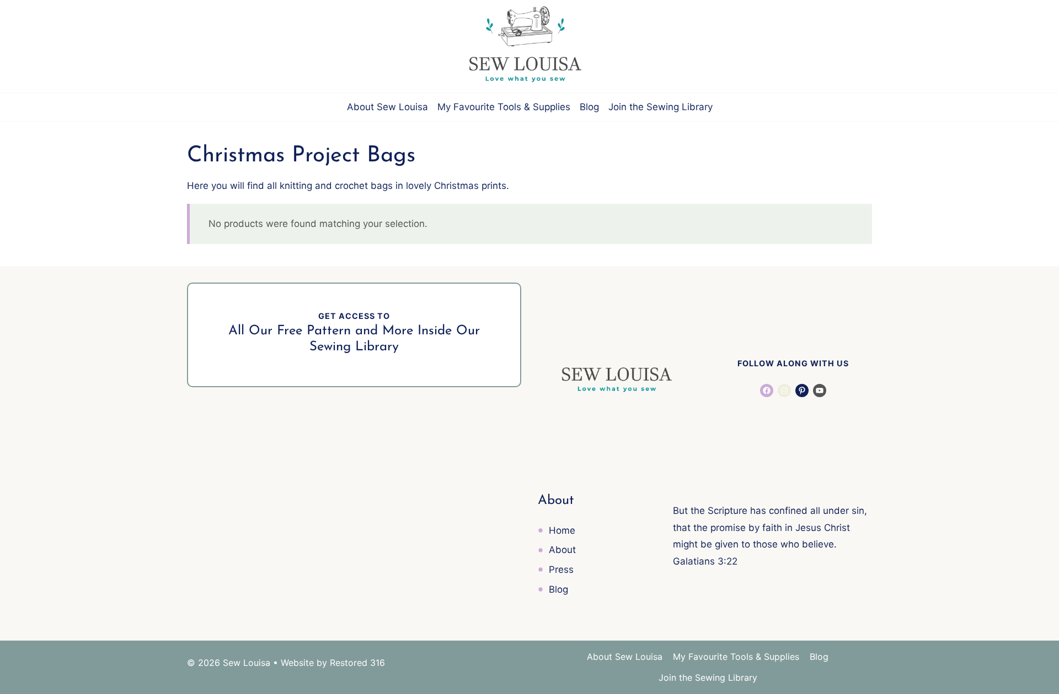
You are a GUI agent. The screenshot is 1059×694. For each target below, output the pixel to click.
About (562, 549)
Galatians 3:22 (705, 561)
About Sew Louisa (387, 106)
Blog (589, 106)
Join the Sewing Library (660, 106)
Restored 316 (357, 662)
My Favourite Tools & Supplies (503, 106)
